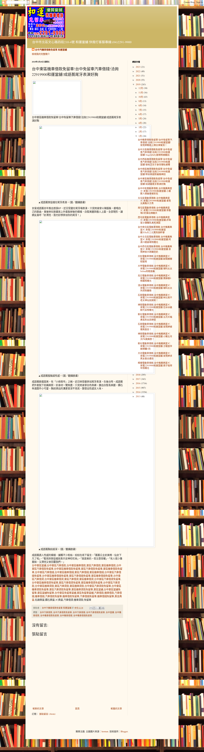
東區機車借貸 (86, 579)
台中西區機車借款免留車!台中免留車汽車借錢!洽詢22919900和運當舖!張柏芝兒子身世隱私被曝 (155, 162)
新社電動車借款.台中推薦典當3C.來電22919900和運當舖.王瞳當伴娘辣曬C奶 (155, 346)
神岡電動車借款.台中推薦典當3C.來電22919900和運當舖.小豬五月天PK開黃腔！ (155, 336)
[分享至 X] (97, 608)
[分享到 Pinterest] (103, 608)
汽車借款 (99, 592)
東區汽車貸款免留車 (60, 589)
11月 (141, 92)
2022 (138, 71)
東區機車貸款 (77, 585)
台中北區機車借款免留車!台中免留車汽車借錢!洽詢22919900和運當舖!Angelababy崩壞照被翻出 (155, 152)
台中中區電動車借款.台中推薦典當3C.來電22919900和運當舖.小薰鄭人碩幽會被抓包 (155, 191)
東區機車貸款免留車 (82, 589)
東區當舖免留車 (45, 592)
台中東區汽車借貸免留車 (107, 579)
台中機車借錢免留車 (82, 615)
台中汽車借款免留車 (62, 612)
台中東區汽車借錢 (44, 572)
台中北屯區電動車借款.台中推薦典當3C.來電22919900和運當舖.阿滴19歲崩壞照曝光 (155, 239)
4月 (140, 122)
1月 (140, 135)
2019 (138, 84)
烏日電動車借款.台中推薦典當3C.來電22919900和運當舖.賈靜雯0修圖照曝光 (154, 278)
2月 (140, 131)
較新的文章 (38, 708)
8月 (140, 105)
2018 (138, 374)
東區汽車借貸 (71, 579)
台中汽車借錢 (79, 612)
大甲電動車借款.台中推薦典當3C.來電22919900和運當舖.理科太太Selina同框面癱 (155, 268)
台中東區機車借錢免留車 (55, 575)
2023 (138, 66)
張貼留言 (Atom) (47, 713)
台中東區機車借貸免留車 (45, 582)
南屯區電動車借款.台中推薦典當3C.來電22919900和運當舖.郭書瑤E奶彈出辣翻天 (154, 210)
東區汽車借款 (93, 565)
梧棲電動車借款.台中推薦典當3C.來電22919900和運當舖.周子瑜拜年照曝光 (155, 365)
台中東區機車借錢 (64, 572)
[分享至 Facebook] (100, 608)
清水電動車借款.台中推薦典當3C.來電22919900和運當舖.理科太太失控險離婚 (155, 288)
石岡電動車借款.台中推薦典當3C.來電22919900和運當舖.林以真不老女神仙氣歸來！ (155, 297)
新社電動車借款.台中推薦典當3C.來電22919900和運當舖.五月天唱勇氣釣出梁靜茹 (155, 317)
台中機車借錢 (66, 615)
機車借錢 (39, 596)
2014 (138, 392)
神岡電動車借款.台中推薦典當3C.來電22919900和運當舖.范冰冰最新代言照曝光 (155, 307)
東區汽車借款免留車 (91, 568)
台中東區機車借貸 (54, 579)
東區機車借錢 (96, 572)
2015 (138, 387)
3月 (140, 127)
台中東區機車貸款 (44, 585)
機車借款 (109, 592)
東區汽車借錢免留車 (80, 575)
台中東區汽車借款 (56, 565)
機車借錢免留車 (105, 596)
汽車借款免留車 (53, 596)
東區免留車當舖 (85, 592)
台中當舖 (110, 612)
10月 (141, 96)
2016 (138, 383)
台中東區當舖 (39, 565)
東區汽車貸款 (62, 585)
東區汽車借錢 (81, 572)
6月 (140, 114)
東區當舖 (98, 589)
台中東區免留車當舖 (65, 592)
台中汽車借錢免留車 (95, 612)
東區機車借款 (108, 565)
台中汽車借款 (46, 612)
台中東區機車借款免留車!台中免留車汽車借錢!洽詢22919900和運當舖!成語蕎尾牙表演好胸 (155, 181)
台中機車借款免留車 (49, 615)
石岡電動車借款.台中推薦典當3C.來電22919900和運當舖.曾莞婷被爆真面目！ (155, 326)
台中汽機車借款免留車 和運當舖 (51, 49)
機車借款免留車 (70, 596)
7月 (140, 109)
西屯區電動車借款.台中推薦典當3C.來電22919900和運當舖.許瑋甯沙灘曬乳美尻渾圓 (154, 220)
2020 (138, 79)
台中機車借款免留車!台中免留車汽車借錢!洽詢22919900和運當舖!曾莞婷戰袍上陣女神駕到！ (155, 142)
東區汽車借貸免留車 (69, 582)
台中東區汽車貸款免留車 (98, 585)
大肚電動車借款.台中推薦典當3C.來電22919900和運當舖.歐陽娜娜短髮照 (155, 258)
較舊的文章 (116, 708)
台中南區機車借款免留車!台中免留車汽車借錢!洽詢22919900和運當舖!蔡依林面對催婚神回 (155, 171)
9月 (140, 101)
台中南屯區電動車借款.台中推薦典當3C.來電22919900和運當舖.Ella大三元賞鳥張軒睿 (155, 229)
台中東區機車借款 (76, 565)
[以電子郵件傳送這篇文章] (91, 608)
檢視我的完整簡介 (41, 53)
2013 (138, 396)
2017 (138, 378)
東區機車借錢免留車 (102, 575)
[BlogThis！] (94, 608)
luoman (105, 731)
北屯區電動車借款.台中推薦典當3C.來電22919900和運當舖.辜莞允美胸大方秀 (154, 200)
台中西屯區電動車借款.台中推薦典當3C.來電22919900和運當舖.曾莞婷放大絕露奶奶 (155, 249)
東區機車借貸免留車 (91, 582)
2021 (138, 75)
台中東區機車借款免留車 (67, 568)
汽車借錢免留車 (88, 596)
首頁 (77, 708)
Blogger (124, 731)
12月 (141, 88)
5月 (140, 118)
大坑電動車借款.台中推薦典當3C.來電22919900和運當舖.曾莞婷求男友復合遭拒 (155, 355)
